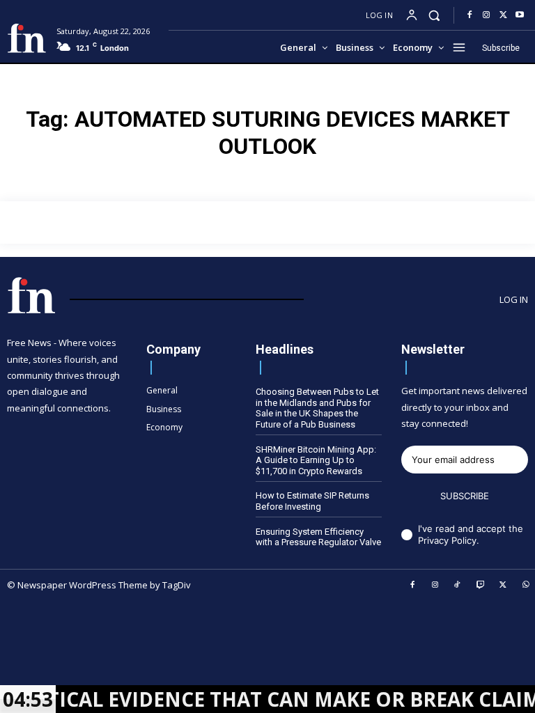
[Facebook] (469, 15)
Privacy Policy (447, 540)
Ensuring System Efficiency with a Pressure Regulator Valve (318, 537)
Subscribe (464, 495)
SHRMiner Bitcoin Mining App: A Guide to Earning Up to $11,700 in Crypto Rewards (316, 460)
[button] (434, 15)
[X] (503, 15)
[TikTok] (457, 585)
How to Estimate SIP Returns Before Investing (312, 501)
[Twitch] (480, 585)
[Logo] (26, 38)
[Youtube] (519, 15)
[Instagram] (486, 15)
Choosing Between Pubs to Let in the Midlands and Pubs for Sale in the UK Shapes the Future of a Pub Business (317, 408)
